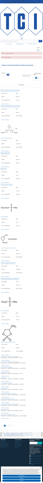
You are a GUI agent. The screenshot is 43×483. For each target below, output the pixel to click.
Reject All (21, 478)
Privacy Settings (21, 475)
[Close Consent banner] (41, 467)
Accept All (21, 480)
